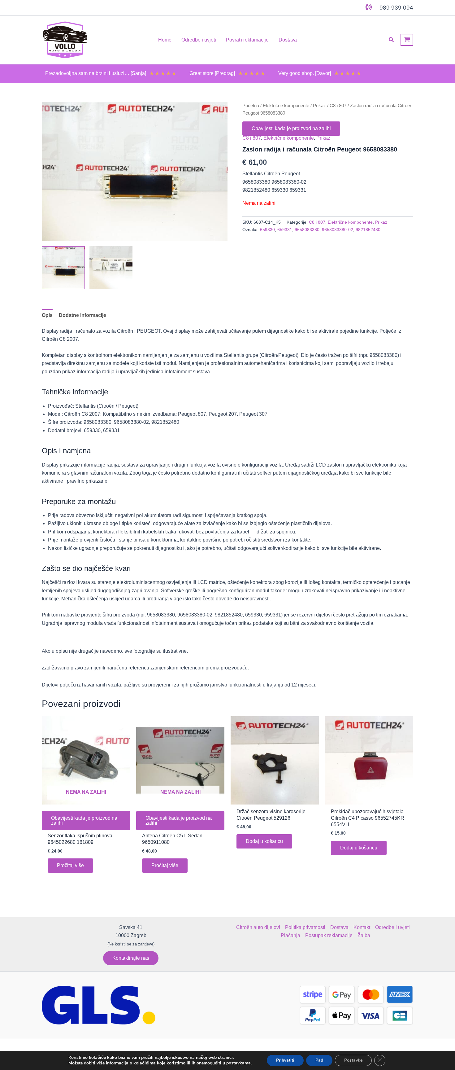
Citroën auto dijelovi (258, 927)
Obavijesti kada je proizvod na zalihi (291, 128)
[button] (391, 40)
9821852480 (368, 229)
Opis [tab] (47, 315)
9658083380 (307, 229)
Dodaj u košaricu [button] (264, 841)
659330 (267, 229)
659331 (284, 229)
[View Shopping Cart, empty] (407, 40)
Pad (319, 1060)
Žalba (364, 935)
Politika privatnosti (305, 927)
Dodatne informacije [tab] (82, 315)
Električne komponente (286, 105)
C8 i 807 (338, 105)
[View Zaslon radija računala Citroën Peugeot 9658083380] (63, 267)
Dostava (339, 927)
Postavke (353, 1060)
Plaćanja (290, 935)
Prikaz (319, 105)
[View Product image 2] (110, 267)
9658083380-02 (337, 229)
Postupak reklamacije (329, 935)
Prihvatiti (285, 1060)
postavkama (238, 1063)
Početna (250, 105)
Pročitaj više (70, 865)
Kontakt (361, 927)
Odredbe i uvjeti (392, 927)
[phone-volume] (368, 7)
